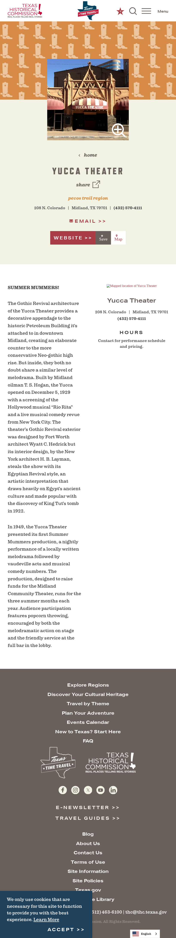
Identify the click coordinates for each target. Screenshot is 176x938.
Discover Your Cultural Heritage (88, 694)
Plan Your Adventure (88, 713)
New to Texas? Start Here (88, 731)
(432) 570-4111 (128, 208)
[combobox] (145, 934)
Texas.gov (88, 890)
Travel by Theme (88, 703)
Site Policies (88, 880)
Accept (61, 929)
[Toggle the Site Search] (133, 10)
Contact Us (88, 852)
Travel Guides (82, 818)
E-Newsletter (82, 807)
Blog (88, 834)
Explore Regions (88, 685)
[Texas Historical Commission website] (25, 11)
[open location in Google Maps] (132, 285)
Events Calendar (88, 722)
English (146, 933)
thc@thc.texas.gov (146, 912)
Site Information (88, 871)
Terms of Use (88, 862)
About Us (88, 843)
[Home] (88, 11)
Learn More (46, 919)
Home (90, 155)
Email (85, 221)
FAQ (88, 741)
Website (68, 237)
